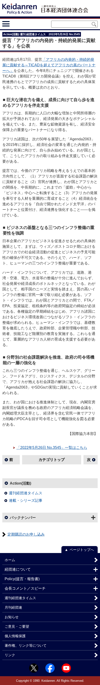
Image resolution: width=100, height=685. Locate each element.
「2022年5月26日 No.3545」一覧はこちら (52, 448)
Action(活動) (20, 483)
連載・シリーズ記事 (25, 500)
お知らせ (12, 617)
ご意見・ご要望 (17, 626)
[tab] (14, 23)
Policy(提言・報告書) (22, 579)
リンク (10, 655)
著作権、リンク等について (26, 645)
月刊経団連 (13, 607)
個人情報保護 (15, 636)
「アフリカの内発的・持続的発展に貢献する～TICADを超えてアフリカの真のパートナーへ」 (49, 65)
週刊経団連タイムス (25, 493)
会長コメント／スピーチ (25, 588)
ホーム (10, 560)
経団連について (18, 569)
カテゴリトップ (52, 460)
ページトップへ (82, 550)
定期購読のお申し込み (26, 534)
